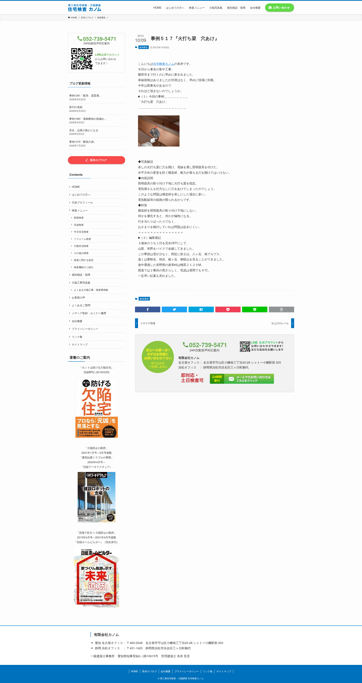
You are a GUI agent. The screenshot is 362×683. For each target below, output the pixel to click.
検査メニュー (80, 210)
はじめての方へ (81, 194)
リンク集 (77, 336)
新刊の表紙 (77, 109)
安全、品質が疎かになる (83, 132)
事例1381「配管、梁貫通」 (85, 97)
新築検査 (79, 217)
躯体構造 (143, 47)
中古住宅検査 (81, 231)
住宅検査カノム (163, 63)
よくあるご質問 (81, 305)
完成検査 (79, 224)
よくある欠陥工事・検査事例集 (91, 290)
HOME (76, 187)
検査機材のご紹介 (84, 267)
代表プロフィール (82, 202)
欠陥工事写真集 (81, 282)
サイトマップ (80, 344)
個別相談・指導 (81, 274)
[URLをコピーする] (281, 309)
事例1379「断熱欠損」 (82, 143)
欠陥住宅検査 (81, 246)
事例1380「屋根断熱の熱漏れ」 (88, 120)
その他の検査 (81, 253)
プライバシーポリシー (85, 329)
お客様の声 (78, 297)
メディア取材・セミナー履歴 (89, 313)
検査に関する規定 (84, 260)
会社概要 (77, 321)
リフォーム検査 (82, 239)
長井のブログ (149, 671)
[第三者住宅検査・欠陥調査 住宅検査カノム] (84, 7)
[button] (147, 309)
